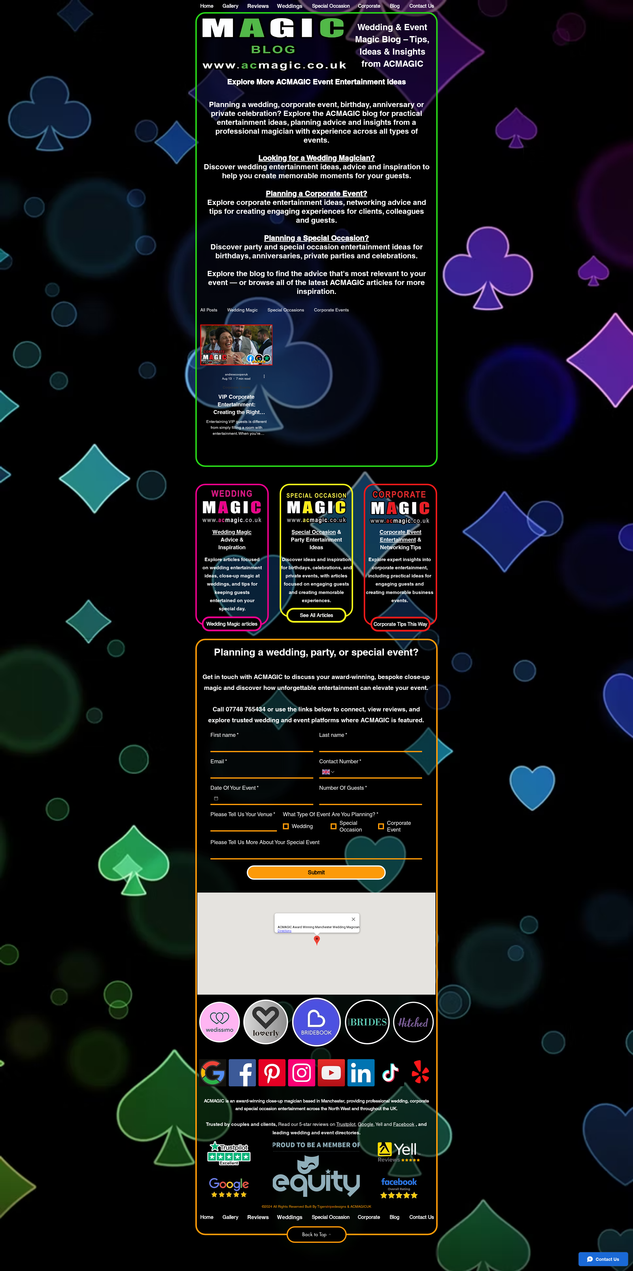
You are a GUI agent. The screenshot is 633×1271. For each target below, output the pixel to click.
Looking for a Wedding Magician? (316, 157)
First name (224, 735)
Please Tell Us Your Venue (242, 814)
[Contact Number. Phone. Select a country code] (328, 772)
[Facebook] (242, 1072)
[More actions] (266, 376)
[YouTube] (331, 1072)
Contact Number (340, 761)
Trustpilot (345, 1124)
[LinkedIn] (361, 1072)
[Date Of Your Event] (216, 798)
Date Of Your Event (234, 788)
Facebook (403, 1124)
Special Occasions (286, 309)
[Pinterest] (272, 1072)
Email (218, 761)
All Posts (208, 309)
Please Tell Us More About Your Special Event (264, 842)
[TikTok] (390, 1072)
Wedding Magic (242, 309)
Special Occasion (314, 532)
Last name (333, 735)
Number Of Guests (343, 788)
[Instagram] (301, 1072)
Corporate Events (331, 309)
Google (365, 1124)
